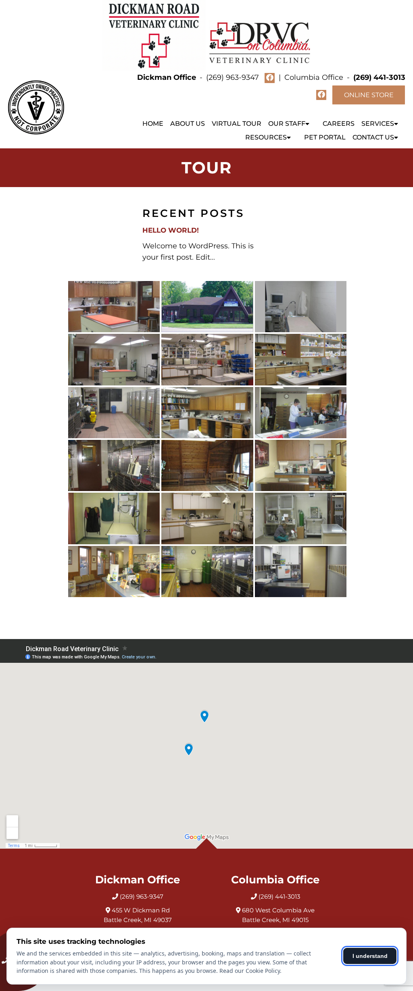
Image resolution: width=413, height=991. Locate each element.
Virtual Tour (236, 123)
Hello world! (170, 230)
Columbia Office (314, 77)
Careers (339, 123)
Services (377, 123)
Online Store (369, 95)
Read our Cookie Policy (249, 970)
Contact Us (373, 137)
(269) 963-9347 (232, 77)
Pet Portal (325, 137)
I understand (370, 956)
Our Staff (286, 123)
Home (152, 123)
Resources (266, 137)
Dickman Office (167, 77)
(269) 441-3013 (379, 77)
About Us (187, 123)
